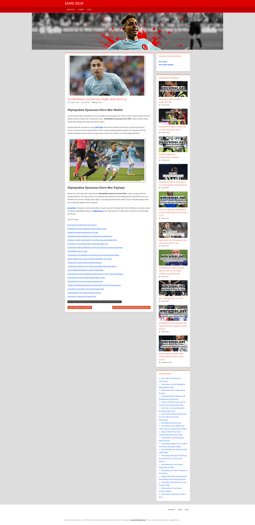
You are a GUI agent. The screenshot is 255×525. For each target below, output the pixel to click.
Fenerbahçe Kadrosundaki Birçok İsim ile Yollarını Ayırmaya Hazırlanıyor (95, 247)
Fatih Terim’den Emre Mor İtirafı (80, 307)
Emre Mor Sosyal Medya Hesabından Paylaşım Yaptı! (130, 307)
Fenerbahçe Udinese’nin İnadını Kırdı (82, 296)
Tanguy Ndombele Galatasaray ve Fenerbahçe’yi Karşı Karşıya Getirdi (94, 285)
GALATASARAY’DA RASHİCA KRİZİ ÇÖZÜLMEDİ (85, 270)
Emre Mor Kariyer (166, 64)
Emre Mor (74, 3)
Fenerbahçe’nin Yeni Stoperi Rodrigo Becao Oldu (86, 277)
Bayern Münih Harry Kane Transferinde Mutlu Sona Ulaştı (90, 259)
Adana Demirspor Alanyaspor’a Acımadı (83, 232)
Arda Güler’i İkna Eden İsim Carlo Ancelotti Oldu (86, 289)
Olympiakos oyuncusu (91, 302)
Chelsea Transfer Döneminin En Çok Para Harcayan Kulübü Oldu (92, 240)
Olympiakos (79, 302)
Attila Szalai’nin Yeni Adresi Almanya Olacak (84, 292)
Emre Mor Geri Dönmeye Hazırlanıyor (82, 225)
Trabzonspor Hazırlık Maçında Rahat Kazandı (85, 262)
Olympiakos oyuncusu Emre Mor (110, 302)
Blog (89, 9)
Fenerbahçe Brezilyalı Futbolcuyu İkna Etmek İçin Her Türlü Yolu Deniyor (95, 274)
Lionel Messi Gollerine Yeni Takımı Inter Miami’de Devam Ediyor (92, 266)
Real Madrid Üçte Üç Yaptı (77, 251)
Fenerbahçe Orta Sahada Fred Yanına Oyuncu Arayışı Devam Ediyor (93, 255)
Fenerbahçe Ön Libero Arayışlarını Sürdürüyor (85, 281)
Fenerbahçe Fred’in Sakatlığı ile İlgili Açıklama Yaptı (87, 229)
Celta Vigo (99, 127)
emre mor (71, 302)
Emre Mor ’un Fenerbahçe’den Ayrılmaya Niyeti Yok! (88, 244)
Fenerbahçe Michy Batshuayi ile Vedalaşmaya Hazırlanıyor (90, 236)
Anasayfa (71, 9)
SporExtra (86, 102)
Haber (81, 9)
